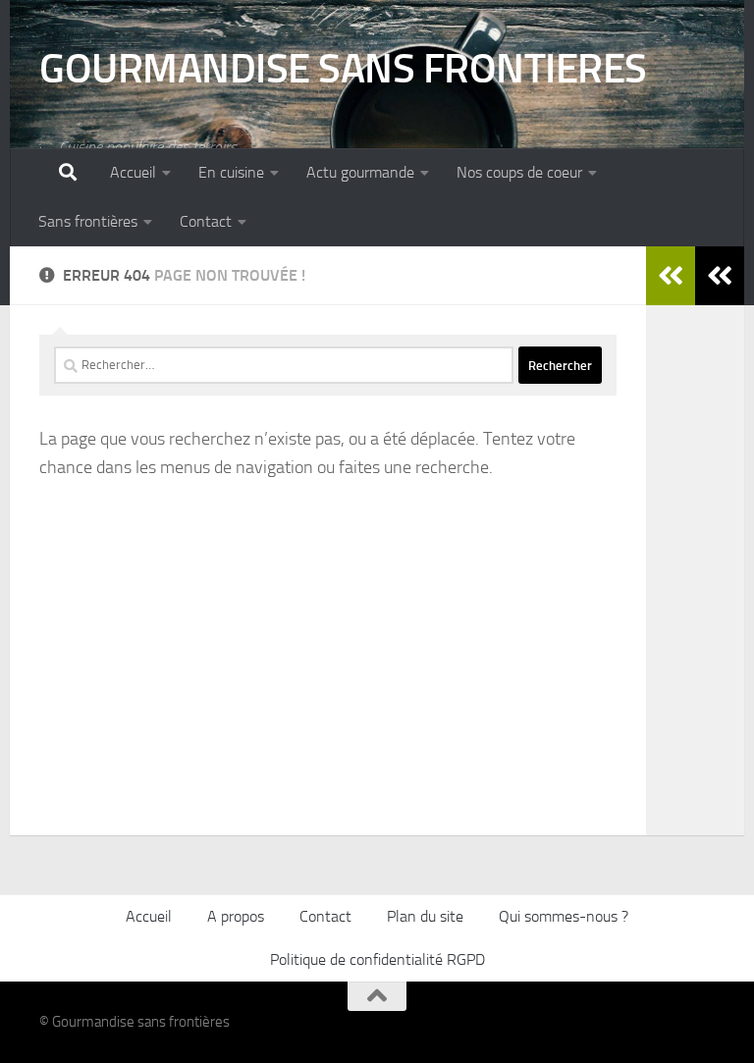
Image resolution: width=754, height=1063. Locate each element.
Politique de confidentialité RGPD (377, 959)
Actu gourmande (360, 172)
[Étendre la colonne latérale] (719, 275)
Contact (206, 221)
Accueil (133, 172)
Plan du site (425, 916)
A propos (235, 916)
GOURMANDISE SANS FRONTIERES (343, 68)
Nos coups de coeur (519, 172)
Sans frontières (87, 221)
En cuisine (231, 172)
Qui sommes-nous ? (563, 916)
